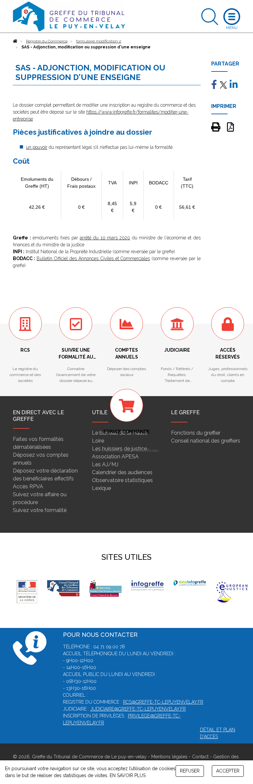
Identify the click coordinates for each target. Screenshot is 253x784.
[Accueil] (15, 41)
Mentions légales (169, 756)
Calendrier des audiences (122, 472)
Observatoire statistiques (122, 480)
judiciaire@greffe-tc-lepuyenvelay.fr (138, 709)
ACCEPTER (227, 770)
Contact (200, 756)
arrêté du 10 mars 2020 (105, 237)
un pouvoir (36, 147)
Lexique (101, 488)
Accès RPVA (28, 486)
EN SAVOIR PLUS (128, 775)
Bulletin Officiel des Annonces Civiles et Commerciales (93, 258)
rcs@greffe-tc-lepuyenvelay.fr (163, 702)
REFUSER (190, 770)
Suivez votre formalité (40, 510)
